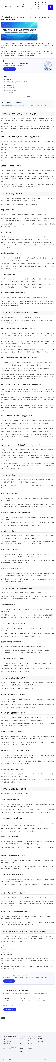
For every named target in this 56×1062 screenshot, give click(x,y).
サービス (30, 1043)
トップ (21, 1038)
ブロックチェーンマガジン (9, 1038)
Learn (21, 1051)
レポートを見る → (9, 981)
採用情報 (40, 1046)
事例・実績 (30, 1046)
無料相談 (50, 7)
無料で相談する (9, 1009)
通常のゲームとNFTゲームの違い (10, 82)
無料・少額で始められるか (9, 87)
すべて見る (28, 96)
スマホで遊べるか (7, 89)
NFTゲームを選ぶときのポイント (10, 85)
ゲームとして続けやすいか (9, 92)
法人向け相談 (49, 1038)
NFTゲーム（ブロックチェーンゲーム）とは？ (13, 79)
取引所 (45, 4)
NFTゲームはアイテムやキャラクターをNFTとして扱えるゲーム (17, 81)
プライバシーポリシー (7, 1059)
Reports (22, 1053)
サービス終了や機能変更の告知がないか (12, 94)
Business (22, 1048)
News (21, 1046)
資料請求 (30, 1048)
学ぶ (4, 1017)
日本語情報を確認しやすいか (10, 90)
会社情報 (40, 1038)
